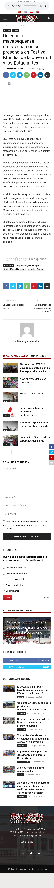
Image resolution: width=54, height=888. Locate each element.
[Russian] (31, 12)
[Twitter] (13, 75)
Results (46, 598)
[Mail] (23, 853)
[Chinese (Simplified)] (19, 12)
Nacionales (22, 746)
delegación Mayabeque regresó (28, 265)
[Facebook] (6, 75)
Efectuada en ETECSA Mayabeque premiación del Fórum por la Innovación (35, 368)
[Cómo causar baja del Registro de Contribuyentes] (10, 411)
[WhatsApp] (27, 75)
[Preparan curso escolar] (10, 397)
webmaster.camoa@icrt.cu (27, 844)
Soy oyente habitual (15, 567)
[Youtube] (39, 853)
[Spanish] (37, 12)
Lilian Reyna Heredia (14, 68)
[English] (25, 12)
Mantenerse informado (17, 573)
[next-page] (10, 452)
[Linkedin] (41, 75)
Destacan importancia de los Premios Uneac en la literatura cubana (33, 722)
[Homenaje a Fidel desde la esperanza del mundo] (10, 440)
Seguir (46, 667)
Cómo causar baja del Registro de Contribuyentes (32, 412)
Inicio (5, 25)
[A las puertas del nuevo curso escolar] (10, 382)
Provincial (21, 713)
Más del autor (38, 356)
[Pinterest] (34, 75)
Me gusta (45, 660)
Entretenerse (12, 590)
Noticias (13, 25)
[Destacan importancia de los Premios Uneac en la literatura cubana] (9, 720)
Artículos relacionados (15, 356)
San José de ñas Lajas (36, 269)
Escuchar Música (14, 585)
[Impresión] (47, 75)
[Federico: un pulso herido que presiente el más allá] (10, 426)
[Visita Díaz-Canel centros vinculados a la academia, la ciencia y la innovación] (9, 737)
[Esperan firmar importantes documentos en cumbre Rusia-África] (9, 753)
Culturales (22, 729)
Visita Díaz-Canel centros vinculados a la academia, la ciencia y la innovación (33, 738)
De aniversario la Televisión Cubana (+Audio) (42, 308)
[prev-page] (5, 452)
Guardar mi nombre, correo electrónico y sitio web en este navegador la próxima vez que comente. (26, 525)
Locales (23, 25)
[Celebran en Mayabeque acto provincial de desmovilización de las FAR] (9, 704)
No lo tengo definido (15, 579)
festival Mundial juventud (14, 269)
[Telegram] (20, 75)
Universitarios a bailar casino (13, 306)
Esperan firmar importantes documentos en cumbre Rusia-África (33, 755)
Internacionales (23, 762)
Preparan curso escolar (33, 393)
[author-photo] (27, 337)
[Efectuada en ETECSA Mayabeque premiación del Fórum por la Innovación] (10, 368)
